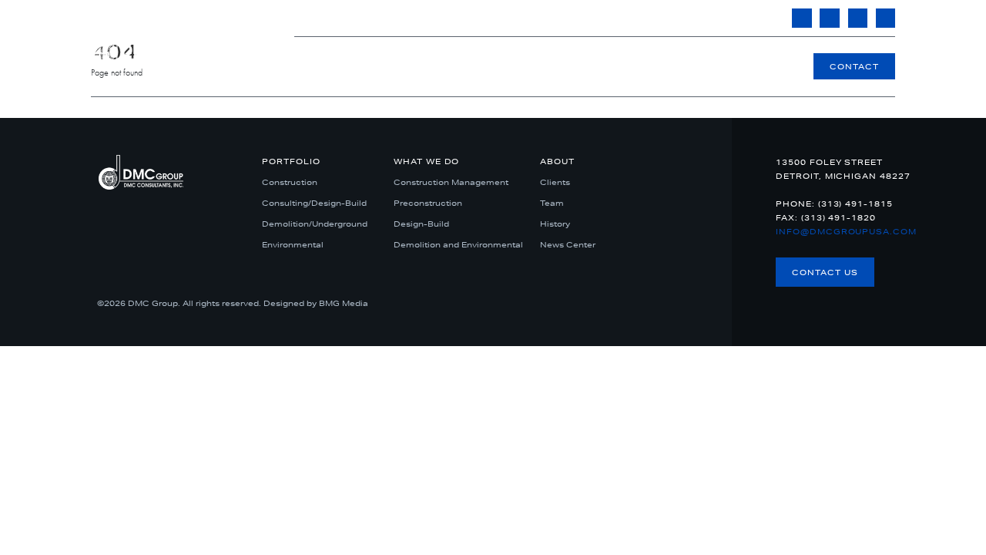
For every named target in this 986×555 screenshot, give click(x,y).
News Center (567, 244)
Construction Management (451, 182)
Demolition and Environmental (458, 244)
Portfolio (546, 66)
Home (452, 66)
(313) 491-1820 (838, 217)
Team (552, 202)
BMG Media (343, 303)
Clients (555, 182)
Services (650, 66)
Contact (854, 66)
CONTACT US (825, 272)
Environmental (293, 244)
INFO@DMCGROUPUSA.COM (695, 17)
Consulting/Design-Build (314, 202)
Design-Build (421, 223)
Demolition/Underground (314, 223)
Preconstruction (428, 202)
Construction (289, 182)
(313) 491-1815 (564, 17)
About (743, 66)
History (555, 223)
